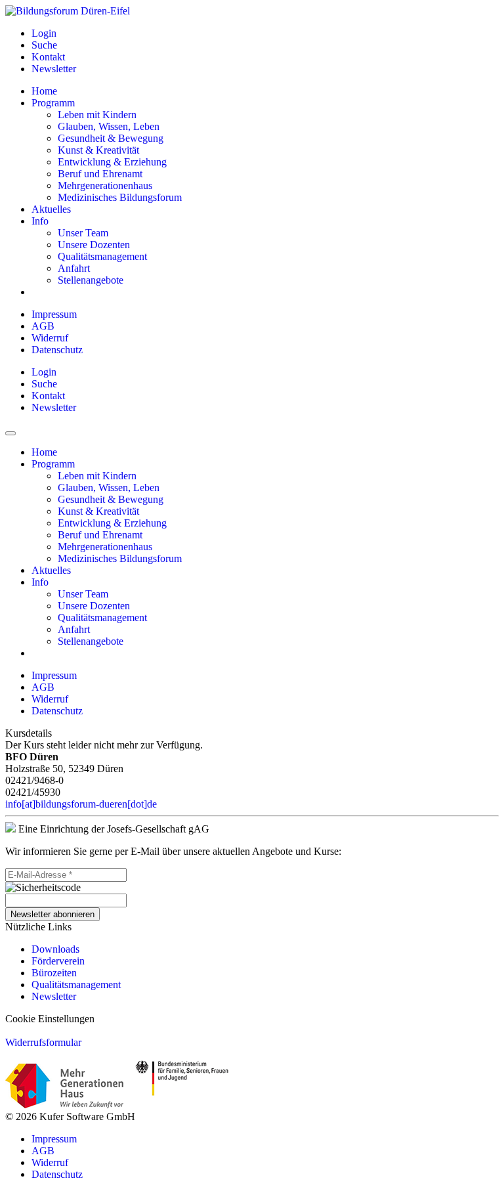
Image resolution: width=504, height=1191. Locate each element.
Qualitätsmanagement (76, 984)
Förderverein (58, 960)
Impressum (54, 314)
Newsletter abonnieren (52, 914)
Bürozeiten (54, 972)
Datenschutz (57, 349)
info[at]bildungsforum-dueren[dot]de (81, 804)
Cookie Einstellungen (49, 1018)
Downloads (55, 949)
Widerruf (50, 337)
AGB (43, 326)
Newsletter (54, 996)
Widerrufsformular (43, 1042)
